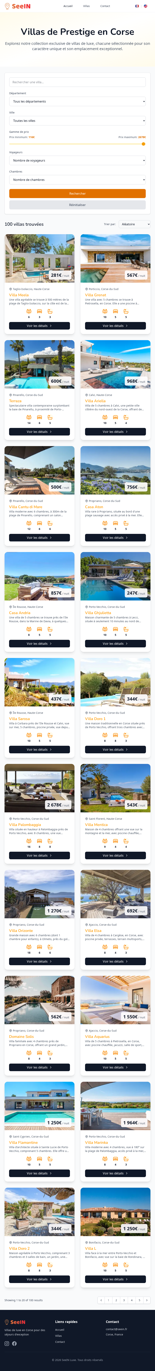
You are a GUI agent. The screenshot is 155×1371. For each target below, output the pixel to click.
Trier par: (110, 224)
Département (17, 93)
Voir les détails (37, 326)
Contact (105, 6)
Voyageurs (15, 152)
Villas (86, 6)
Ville (12, 112)
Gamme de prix (19, 132)
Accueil (68, 6)
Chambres (15, 171)
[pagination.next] (146, 1300)
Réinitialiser (77, 205)
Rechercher (77, 193)
